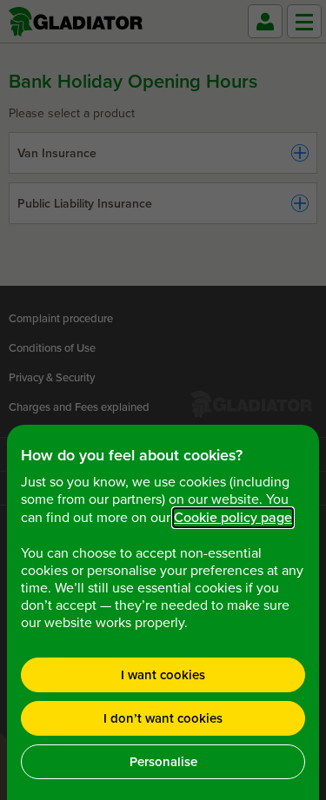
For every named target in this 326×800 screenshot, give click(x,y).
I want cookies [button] (163, 675)
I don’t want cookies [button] (163, 718)
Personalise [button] (163, 762)
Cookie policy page (233, 517)
